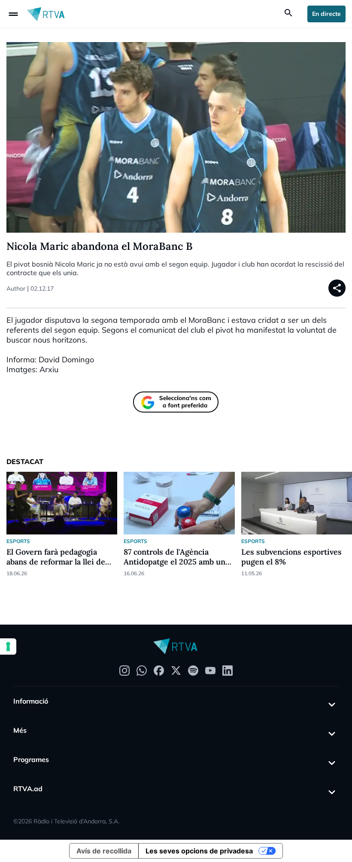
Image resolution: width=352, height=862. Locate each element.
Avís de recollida (103, 851)
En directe (326, 14)
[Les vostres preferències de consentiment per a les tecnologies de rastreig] (8, 646)
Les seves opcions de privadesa (199, 851)
